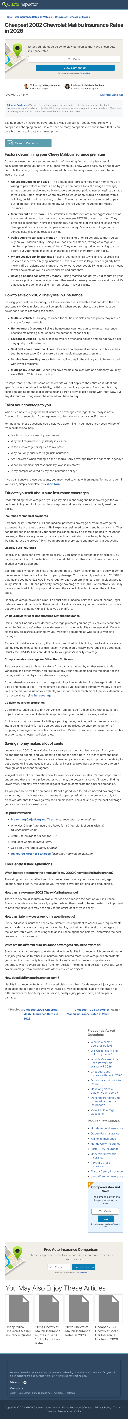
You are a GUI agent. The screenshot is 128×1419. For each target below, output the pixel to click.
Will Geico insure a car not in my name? (105, 1052)
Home (8, 16)
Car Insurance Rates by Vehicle (33, 16)
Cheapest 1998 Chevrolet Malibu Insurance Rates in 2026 (88, 1012)
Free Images (65, 1411)
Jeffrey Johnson (51, 85)
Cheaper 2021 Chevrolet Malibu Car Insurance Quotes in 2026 (107, 1333)
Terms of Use (85, 73)
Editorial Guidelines (17, 105)
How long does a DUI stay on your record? (104, 1090)
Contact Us (24, 1393)
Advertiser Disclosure (111, 95)
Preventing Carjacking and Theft (32, 819)
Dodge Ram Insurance (105, 1133)
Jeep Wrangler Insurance (107, 1176)
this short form (51, 484)
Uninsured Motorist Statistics (31, 853)
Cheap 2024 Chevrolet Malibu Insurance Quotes (18, 1331)
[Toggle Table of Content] (28, 143)
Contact (88, 1407)
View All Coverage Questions (103, 1111)
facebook (25, 1382)
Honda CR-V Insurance (105, 1143)
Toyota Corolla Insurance (100, 1164)
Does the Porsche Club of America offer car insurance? (106, 1101)
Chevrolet (61, 16)
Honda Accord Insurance (107, 1128)
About (13, 1393)
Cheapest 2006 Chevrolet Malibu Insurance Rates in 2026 (41, 1014)
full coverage (43, 695)
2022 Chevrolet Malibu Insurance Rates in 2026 (77, 1331)
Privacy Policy (103, 1407)
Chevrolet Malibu (80, 16)
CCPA (77, 1411)
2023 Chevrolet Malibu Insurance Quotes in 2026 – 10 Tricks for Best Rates (48, 1335)
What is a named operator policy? (101, 1043)
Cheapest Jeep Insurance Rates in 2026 (106, 1073)
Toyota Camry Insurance (107, 1171)
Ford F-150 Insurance (104, 1148)
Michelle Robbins (94, 85)
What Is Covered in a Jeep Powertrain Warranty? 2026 (104, 1063)
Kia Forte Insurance (103, 1138)
